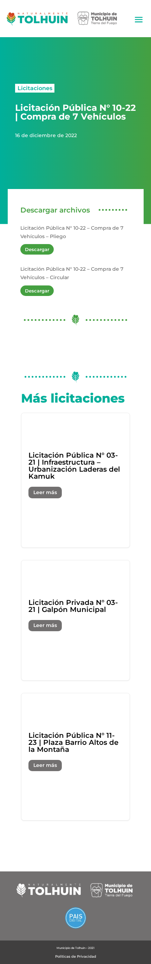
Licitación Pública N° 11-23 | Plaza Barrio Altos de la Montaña (75, 756)
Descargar (37, 249)
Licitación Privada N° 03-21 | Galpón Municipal (75, 620)
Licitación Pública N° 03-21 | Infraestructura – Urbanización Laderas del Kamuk (75, 480)
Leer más (45, 492)
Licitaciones (35, 88)
